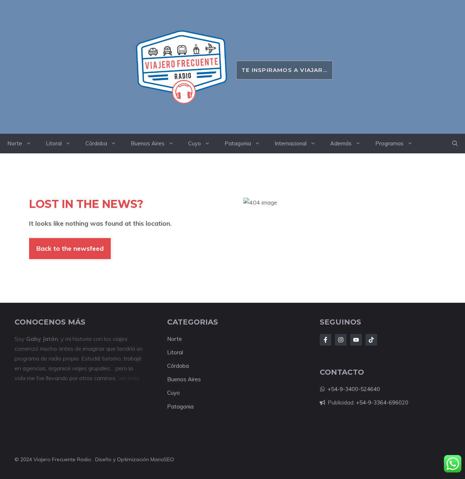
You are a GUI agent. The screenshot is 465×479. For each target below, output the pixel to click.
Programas (389, 143)
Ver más (128, 378)
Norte (14, 143)
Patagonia (238, 143)
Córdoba (96, 143)
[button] (455, 143)
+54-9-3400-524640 (354, 389)
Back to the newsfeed (70, 248)
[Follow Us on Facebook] (325, 340)
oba (184, 365)
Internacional (291, 143)
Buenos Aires (148, 143)
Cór (171, 365)
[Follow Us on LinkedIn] (356, 340)
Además (341, 143)
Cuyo (194, 143)
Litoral (54, 143)
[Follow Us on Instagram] (341, 340)
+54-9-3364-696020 (382, 402)
